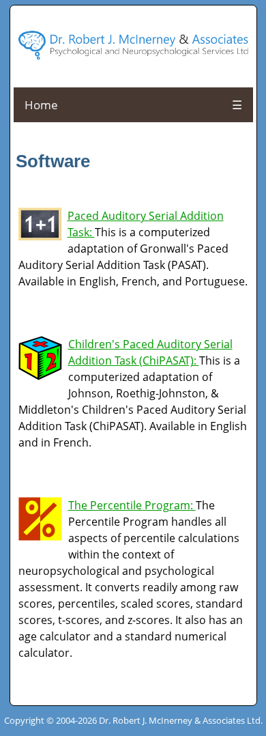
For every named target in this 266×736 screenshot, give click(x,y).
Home (41, 105)
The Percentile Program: (132, 505)
